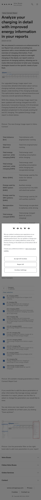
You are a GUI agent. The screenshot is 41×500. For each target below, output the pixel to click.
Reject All (20, 264)
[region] (20, 250)
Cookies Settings (21, 270)
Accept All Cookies (20, 259)
